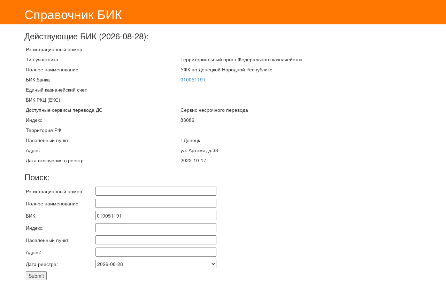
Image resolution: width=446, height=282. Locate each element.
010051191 (193, 79)
